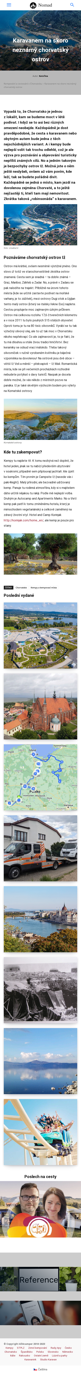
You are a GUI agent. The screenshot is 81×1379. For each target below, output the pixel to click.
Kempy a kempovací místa (44, 587)
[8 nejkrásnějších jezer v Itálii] (40, 1061)
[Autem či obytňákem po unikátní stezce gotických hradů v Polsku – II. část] (40, 706)
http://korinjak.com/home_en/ (24, 520)
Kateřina (43, 76)
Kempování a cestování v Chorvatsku (23, 83)
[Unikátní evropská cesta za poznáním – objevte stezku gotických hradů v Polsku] (40, 777)
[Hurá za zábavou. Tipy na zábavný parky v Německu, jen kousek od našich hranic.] (40, 1132)
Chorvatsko (21, 587)
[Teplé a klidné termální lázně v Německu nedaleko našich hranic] (40, 635)
